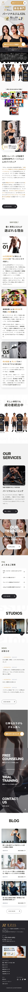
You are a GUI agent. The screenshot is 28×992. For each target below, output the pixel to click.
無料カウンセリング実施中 (11, 44)
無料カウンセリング (17, 3)
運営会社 (4, 979)
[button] (25, 3)
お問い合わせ (5, 983)
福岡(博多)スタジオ (6, 971)
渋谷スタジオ (4, 967)
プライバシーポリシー (7, 981)
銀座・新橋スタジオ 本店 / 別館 (8, 962)
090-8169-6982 (10, 937)
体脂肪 (7, 74)
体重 (8, 71)
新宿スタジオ (4, 964)
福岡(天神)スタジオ (6, 969)
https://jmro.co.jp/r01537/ (6, 56)
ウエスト (8, 78)
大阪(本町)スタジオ (6, 973)
